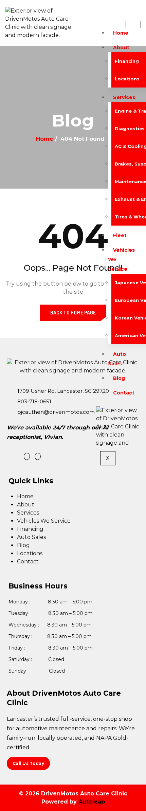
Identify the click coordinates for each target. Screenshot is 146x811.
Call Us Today (28, 763)
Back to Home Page (73, 312)
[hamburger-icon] (133, 24)
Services (124, 97)
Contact (123, 393)
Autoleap (91, 801)
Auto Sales (117, 359)
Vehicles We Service (44, 521)
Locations (29, 553)
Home (120, 33)
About (121, 47)
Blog (119, 378)
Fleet (120, 235)
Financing (30, 529)
